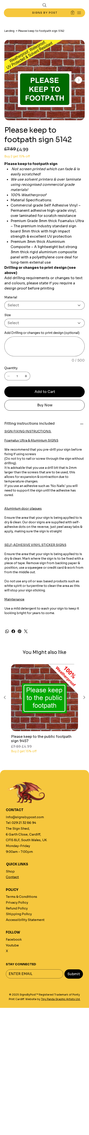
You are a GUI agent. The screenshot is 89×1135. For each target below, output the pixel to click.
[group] (44, 709)
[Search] (44, 5)
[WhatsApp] (7, 631)
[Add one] (26, 376)
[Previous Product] (4, 697)
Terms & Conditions (21, 897)
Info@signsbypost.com (25, 817)
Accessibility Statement (25, 920)
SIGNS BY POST (45, 12)
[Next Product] (84, 697)
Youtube (12, 945)
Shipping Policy (19, 914)
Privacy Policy (17, 902)
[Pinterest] (19, 631)
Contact (12, 877)
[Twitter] (26, 631)
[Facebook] (13, 631)
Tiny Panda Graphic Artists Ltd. (60, 999)
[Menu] (79, 13)
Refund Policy (17, 908)
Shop (10, 871)
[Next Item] (78, 80)
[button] (72, 12)
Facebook (14, 939)
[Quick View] (44, 697)
